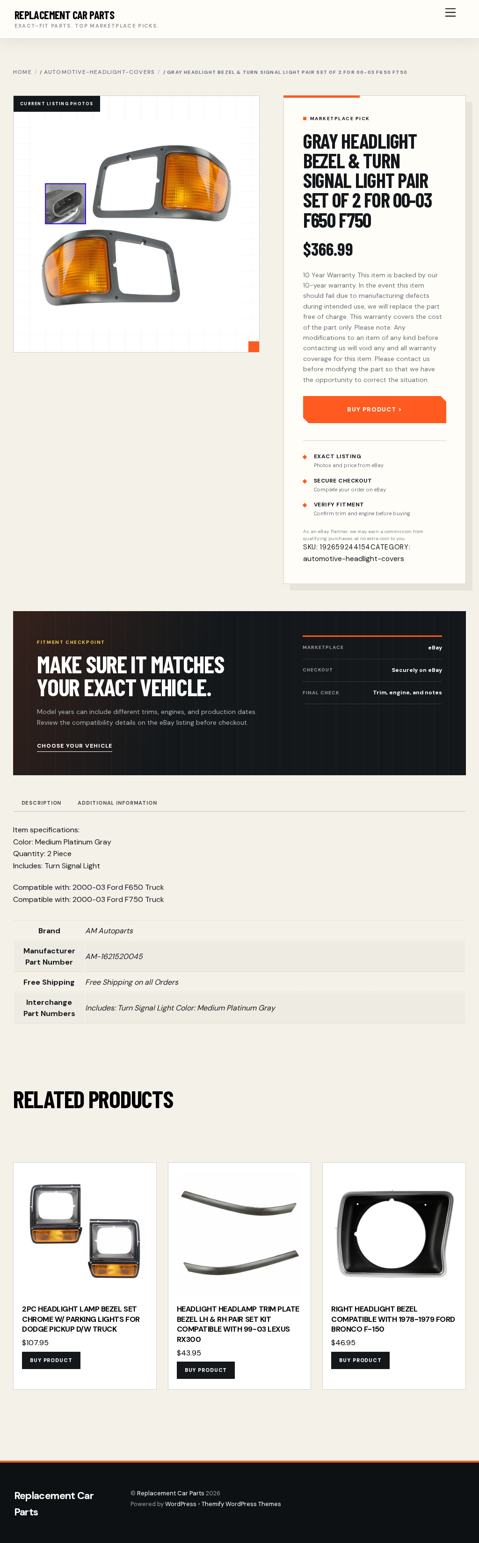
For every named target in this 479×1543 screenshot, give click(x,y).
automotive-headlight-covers (99, 72)
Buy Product (371, 409)
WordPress (180, 1504)
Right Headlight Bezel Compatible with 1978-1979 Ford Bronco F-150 (393, 1319)
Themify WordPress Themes (241, 1504)
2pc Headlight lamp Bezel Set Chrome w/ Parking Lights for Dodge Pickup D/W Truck (81, 1319)
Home (22, 72)
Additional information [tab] (117, 803)
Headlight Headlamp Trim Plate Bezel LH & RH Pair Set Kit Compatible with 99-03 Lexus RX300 (238, 1324)
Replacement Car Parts (170, 1493)
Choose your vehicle (74, 746)
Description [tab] (42, 803)
